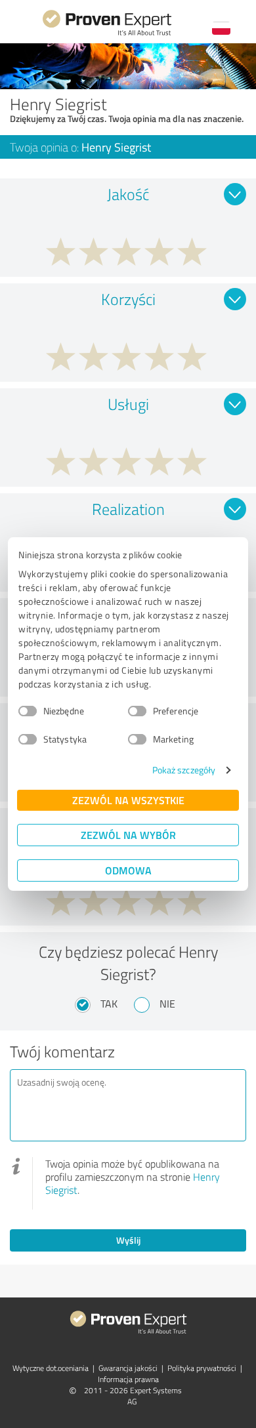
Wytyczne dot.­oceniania (50, 1368)
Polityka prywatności (201, 1368)
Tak (108, 1003)
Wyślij (128, 1240)
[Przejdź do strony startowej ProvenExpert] (107, 34)
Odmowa (128, 870)
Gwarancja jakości (128, 1368)
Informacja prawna (128, 1379)
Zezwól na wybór (128, 834)
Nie (167, 1003)
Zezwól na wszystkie (128, 799)
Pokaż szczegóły (184, 770)
